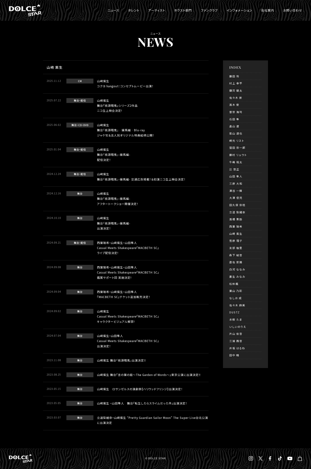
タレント (133, 10)
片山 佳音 (235, 334)
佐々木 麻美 (237, 305)
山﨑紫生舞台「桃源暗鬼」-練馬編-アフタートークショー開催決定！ (117, 198)
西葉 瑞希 (235, 226)
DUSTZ (234, 312)
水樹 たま (235, 319)
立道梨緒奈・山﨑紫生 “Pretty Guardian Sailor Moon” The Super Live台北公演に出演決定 (152, 420)
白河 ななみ (237, 269)
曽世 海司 (235, 112)
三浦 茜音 (235, 341)
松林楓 (233, 284)
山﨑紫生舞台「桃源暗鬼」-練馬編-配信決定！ (113, 154)
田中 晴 (234, 355)
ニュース (113, 10)
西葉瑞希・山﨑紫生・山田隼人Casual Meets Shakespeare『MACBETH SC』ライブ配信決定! (128, 248)
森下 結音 (235, 255)
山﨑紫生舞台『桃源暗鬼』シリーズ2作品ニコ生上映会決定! (117, 105)
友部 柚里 (235, 248)
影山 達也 (235, 133)
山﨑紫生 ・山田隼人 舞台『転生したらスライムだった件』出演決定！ (142, 403)
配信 (83, 100)
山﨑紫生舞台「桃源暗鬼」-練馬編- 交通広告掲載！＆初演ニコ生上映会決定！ (141, 176)
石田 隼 (234, 119)
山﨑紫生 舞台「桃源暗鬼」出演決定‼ (121, 360)
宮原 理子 (235, 241)
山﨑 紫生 (235, 233)
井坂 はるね (237, 348)
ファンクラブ (209, 10)
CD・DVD (83, 125)
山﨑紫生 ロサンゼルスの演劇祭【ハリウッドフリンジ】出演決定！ (140, 389)
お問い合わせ (292, 10)
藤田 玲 (234, 76)
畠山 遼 (234, 126)
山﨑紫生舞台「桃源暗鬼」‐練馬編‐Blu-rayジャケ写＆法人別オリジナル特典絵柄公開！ (125, 130)
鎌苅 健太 (235, 90)
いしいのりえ (237, 327)
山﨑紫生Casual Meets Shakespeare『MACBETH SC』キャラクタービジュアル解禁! (128, 316)
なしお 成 (235, 298)
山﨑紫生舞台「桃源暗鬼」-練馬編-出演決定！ (113, 223)
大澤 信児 (235, 198)
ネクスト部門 (183, 10)
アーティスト (156, 10)
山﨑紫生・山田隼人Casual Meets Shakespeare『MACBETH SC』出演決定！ (128, 341)
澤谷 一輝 (235, 191)
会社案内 (267, 10)
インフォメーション (239, 10)
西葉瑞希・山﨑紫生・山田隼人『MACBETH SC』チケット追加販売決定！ (123, 294)
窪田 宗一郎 (237, 147)
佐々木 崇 (235, 98)
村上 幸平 (235, 83)
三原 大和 (235, 183)
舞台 (76, 100)
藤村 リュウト (238, 155)
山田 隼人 (235, 176)
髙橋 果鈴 (235, 219)
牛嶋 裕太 (235, 162)
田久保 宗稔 (237, 205)
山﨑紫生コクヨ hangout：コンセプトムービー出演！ (125, 83)
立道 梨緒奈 (237, 212)
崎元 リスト (236, 140)
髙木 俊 (234, 105)
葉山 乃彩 (235, 291)
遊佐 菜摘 (235, 262)
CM (80, 81)
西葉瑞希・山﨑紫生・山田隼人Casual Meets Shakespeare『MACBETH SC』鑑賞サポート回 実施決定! (128, 272)
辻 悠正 (234, 169)
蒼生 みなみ (237, 276)
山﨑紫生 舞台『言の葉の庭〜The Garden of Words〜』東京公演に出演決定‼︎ (149, 375)
